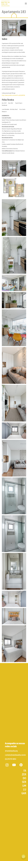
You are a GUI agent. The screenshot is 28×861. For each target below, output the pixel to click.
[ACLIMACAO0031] (14, 599)
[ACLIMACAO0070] (14, 403)
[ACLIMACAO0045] (14, 495)
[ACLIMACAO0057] (14, 168)
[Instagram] (7, 765)
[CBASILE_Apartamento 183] (14, 188)
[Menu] (26, 3)
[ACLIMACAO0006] (14, 643)
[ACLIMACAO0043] (14, 533)
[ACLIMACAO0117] (14, 300)
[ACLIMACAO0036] (14, 571)
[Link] (5, 3)
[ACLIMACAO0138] (14, 255)
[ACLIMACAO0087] (14, 365)
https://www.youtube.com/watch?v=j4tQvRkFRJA (13, 95)
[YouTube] (14, 764)
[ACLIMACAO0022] (14, 616)
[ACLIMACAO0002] (14, 430)
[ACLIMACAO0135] (14, 283)
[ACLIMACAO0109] (14, 327)
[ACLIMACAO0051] (14, 458)
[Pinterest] (21, 764)
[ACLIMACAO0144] (14, 217)
